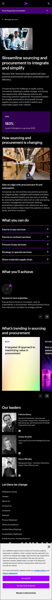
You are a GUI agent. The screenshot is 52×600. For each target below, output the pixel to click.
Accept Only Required (26, 586)
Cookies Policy (40, 570)
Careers (5, 496)
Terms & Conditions (10, 524)
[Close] (49, 547)
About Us (6, 501)
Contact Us (6, 505)
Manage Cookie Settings (26, 593)
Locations (6, 510)
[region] (26, 571)
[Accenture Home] (26, 4)
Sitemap (5, 515)
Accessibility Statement (12, 534)
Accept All (26, 578)
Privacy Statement (9, 519)
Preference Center (9, 491)
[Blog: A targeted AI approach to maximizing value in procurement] (21, 364)
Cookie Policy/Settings (11, 529)
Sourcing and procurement (13, 10)
